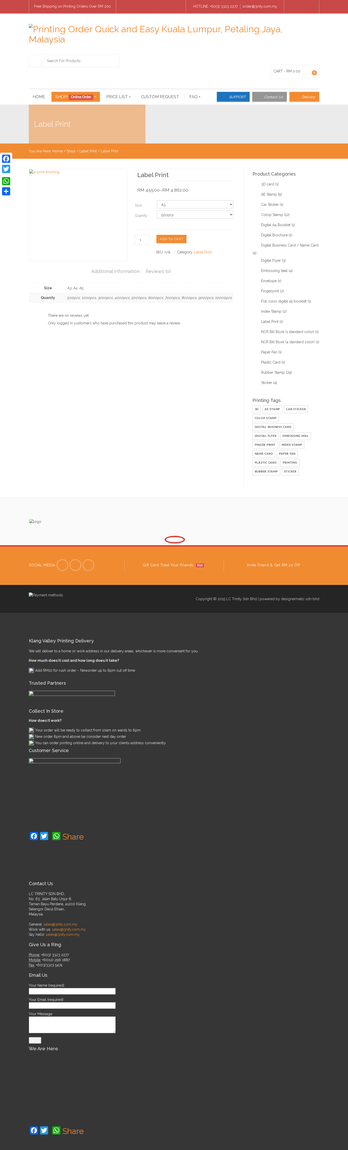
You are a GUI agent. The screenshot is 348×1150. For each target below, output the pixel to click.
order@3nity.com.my (260, 6)
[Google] (88, 565)
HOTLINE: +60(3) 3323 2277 (215, 6)
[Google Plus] (310, 6)
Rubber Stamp (273, 372)
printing (290, 462)
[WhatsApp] (6, 181)
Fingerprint (270, 291)
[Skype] (301, 6)
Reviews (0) (158, 271)
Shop (71, 151)
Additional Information (115, 271)
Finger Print (265, 444)
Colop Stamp (272, 215)
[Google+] (6, 175)
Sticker (266, 383)
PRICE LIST (118, 96)
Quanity (141, 215)
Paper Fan (269, 352)
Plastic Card (270, 362)
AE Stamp (269, 194)
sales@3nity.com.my (60, 924)
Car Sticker (270, 205)
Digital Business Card (273, 427)
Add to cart (171, 239)
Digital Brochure (274, 235)
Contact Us (273, 97)
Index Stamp (271, 311)
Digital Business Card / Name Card (289, 245)
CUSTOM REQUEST (160, 96)
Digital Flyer (271, 260)
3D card (267, 184)
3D (257, 409)
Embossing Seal (274, 271)
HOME (39, 96)
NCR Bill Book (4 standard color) (288, 342)
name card (264, 453)
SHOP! (75, 96)
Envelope (269, 281)
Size (138, 205)
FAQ (194, 96)
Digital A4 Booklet (275, 225)
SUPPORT (237, 97)
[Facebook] (292, 6)
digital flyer (266, 436)
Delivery (308, 97)
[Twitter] (62, 565)
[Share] (6, 191)
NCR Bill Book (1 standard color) (287, 332)
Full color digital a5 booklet (283, 301)
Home (57, 151)
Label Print (88, 151)
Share (73, 837)
